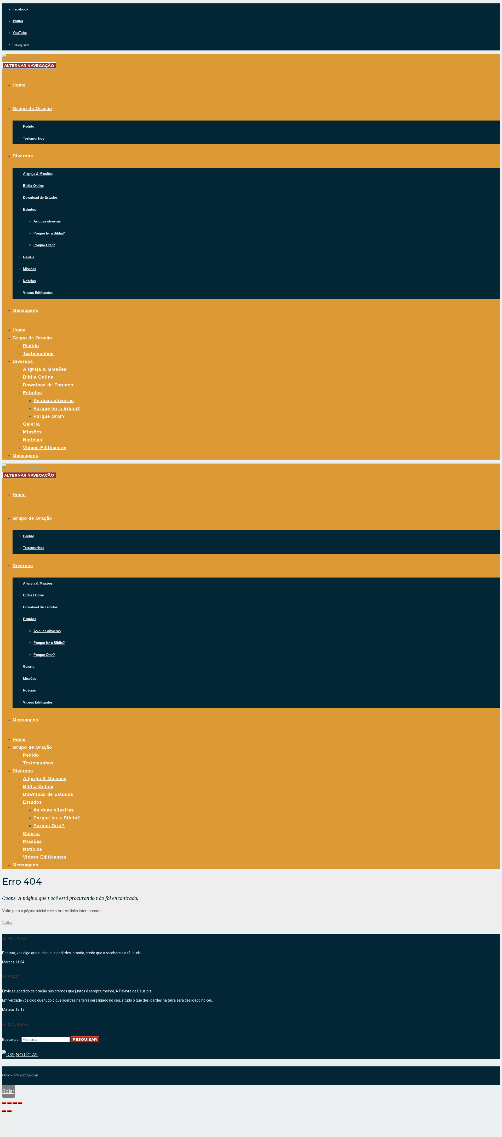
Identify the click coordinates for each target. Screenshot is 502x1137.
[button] (7, 922)
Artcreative (29, 1075)
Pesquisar (85, 1039)
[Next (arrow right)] (9, 1111)
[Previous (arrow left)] (4, 1111)
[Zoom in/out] (20, 1103)
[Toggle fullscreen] (15, 1103)
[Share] (9, 1103)
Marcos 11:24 (13, 962)
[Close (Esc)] (4, 1103)
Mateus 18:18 (13, 1009)
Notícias (27, 1054)
